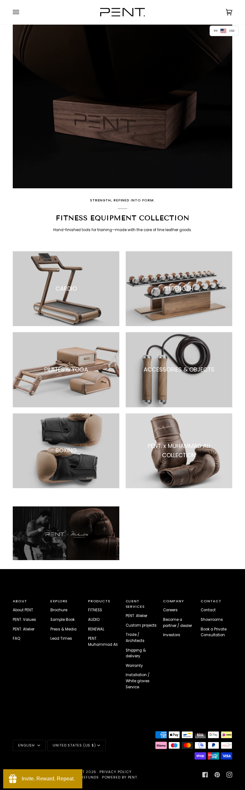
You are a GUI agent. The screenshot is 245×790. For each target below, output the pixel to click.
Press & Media (63, 629)
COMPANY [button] (173, 601)
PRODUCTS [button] (99, 601)
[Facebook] (205, 775)
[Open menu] (22, 12)
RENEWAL (96, 629)
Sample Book (62, 619)
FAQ (16, 638)
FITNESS (95, 610)
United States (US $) (74, 745)
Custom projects (141, 625)
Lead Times (61, 638)
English (27, 745)
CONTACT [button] (211, 601)
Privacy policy (116, 771)
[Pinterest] (217, 775)
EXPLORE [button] (59, 601)
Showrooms (212, 619)
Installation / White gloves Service (138, 680)
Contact (208, 610)
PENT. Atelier (23, 629)
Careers (170, 610)
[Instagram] (229, 775)
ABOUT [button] (20, 601)
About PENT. (23, 610)
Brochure (58, 610)
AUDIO (94, 619)
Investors (171, 634)
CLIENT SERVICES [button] (135, 603)
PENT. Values (24, 619)
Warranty (134, 665)
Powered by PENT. (120, 777)
